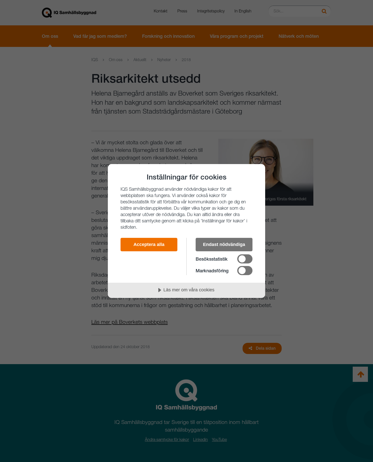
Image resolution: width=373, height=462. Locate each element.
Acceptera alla (148, 244)
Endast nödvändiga (224, 244)
